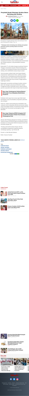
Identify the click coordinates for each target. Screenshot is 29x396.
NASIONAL (7, 5)
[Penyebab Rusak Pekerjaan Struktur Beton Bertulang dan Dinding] (11, 20)
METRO (19, 5)
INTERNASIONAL (13, 5)
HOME (2, 5)
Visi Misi (9, 382)
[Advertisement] (14, 172)
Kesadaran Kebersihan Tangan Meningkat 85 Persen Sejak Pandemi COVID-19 (16, 343)
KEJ (26, 382)
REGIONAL (24, 5)
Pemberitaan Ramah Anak (20, 384)
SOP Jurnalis (5, 384)
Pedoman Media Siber (20, 382)
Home (2, 8)
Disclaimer (14, 385)
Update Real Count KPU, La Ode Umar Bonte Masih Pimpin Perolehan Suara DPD (16, 193)
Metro (5, 8)
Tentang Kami (4, 382)
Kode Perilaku (11, 384)
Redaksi (13, 382)
